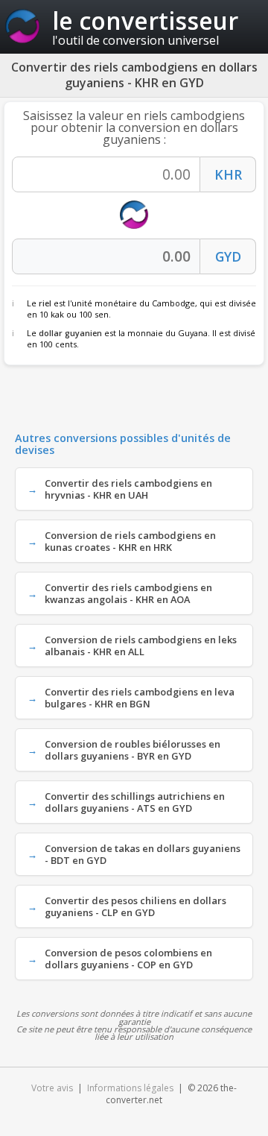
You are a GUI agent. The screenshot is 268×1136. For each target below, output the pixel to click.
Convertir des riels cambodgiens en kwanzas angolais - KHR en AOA (128, 593)
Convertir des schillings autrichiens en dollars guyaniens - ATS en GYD (135, 802)
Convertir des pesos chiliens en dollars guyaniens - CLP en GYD (135, 906)
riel (45, 303)
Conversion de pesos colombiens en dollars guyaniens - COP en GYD (128, 958)
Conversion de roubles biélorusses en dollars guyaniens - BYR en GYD (132, 750)
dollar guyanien (70, 332)
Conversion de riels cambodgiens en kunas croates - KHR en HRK (130, 541)
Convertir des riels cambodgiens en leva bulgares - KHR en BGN (139, 697)
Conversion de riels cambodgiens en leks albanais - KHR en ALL (141, 645)
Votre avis (52, 1088)
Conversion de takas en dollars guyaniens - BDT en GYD (142, 854)
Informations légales (130, 1088)
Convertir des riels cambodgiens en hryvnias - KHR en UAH (128, 489)
